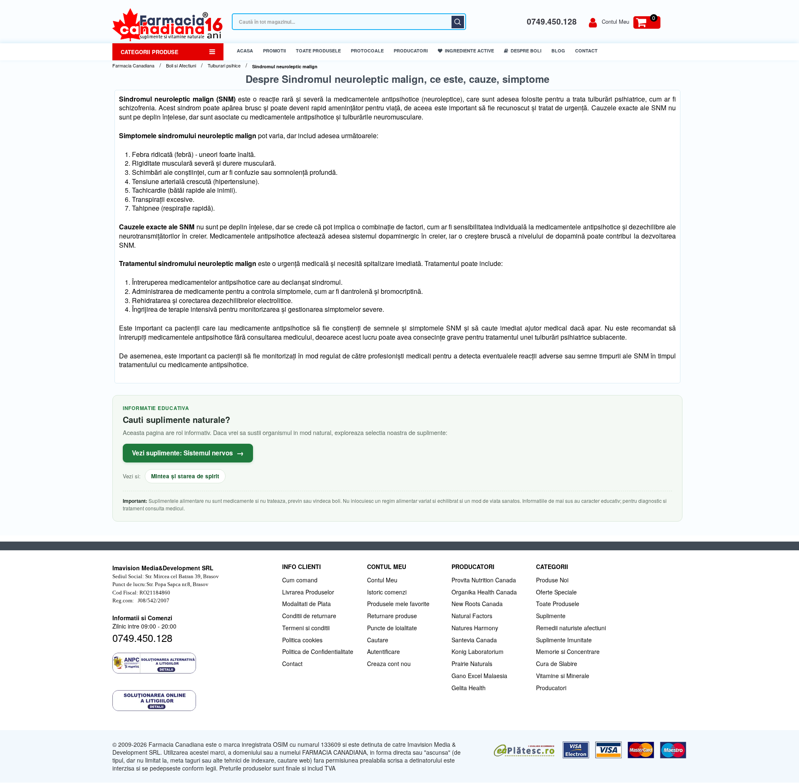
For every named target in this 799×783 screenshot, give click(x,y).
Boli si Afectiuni (181, 65)
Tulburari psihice (224, 65)
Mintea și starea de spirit (185, 476)
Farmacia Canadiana (133, 65)
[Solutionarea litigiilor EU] (193, 700)
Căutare (458, 22)
